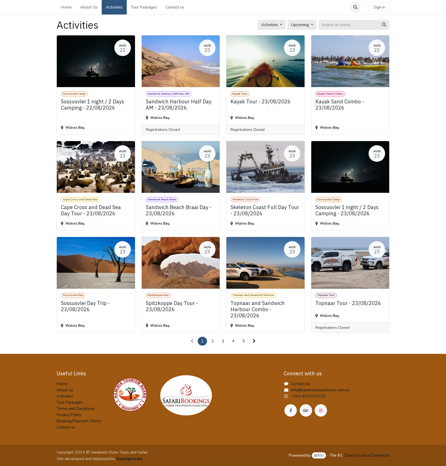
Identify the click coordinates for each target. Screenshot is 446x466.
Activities (65, 396)
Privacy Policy (69, 415)
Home (62, 384)
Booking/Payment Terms (79, 421)
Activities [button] (270, 25)
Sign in (379, 7)
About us (65, 390)
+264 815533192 (308, 396)
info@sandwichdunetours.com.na (320, 390)
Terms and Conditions (76, 408)
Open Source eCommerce (366, 455)
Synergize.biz (129, 459)
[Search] (384, 25)
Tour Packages (70, 402)
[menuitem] (66, 7)
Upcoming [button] (300, 25)
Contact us (66, 427)
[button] (355, 7)
